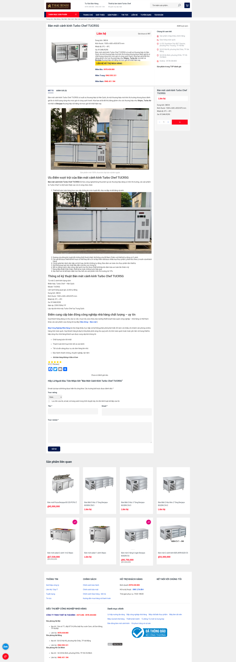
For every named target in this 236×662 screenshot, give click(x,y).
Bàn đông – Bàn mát (88, 346)
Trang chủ (88, 15)
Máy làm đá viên (175, 560)
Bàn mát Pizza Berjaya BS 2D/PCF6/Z (62, 448)
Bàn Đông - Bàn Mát (60, 19)
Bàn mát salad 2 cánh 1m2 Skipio (60, 499)
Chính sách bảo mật (90, 535)
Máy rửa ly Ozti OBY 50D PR (178, 84)
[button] (158, 108)
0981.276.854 (138, 535)
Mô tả (50, 114)
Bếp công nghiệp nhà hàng (137, 560)
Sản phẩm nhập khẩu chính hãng (172, 36)
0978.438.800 (134, 531)
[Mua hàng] (180, 145)
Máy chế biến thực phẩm (158, 560)
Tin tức (124, 15)
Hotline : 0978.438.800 (168, 61)
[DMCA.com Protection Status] (115, 590)
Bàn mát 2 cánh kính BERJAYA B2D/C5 (173, 499)
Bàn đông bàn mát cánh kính (119, 569)
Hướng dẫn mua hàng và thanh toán (97, 544)
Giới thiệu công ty (52, 531)
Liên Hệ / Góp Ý (52, 535)
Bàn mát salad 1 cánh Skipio (95, 499)
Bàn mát (71, 19)
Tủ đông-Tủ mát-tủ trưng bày (152, 565)
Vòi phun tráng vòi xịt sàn (141, 569)
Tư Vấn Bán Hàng (91, 4)
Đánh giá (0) (61, 114)
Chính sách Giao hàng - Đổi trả (94, 540)
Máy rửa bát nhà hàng (116, 565)
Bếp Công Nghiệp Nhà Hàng (59, 352)
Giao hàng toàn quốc (168, 40)
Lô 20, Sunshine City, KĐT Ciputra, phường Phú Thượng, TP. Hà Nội (172, 45)
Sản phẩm (112, 15)
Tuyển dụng (145, 15)
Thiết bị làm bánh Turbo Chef (119, 4)
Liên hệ (134, 15)
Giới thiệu (100, 15)
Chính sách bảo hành (91, 531)
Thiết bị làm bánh (133, 565)
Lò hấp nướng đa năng (116, 560)
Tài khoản (158, 15)
